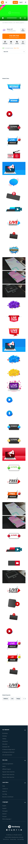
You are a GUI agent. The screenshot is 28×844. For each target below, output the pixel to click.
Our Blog (4, 793)
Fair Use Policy (20, 838)
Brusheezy (5, 732)
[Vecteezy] (2, 2)
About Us (4, 791)
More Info (6, 51)
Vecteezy (4, 735)
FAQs (3, 785)
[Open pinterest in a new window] (13, 829)
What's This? (16, 48)
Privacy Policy (12, 838)
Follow (23, 30)
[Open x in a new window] (18, 829)
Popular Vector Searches (8, 771)
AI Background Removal (8, 751)
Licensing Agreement (7, 763)
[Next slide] (22, 698)
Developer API (5, 746)
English (4, 805)
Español (4, 807)
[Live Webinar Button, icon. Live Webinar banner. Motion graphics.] (13, 154)
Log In (20, 2)
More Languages (6, 818)
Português (5, 810)
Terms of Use (5, 838)
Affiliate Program (6, 768)
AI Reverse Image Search (8, 749)
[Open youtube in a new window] (20, 829)
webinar (6, 698)
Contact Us (5, 788)
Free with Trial (14, 36)
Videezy (4, 738)
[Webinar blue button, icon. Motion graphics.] (13, 86)
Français (4, 816)
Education (4, 743)
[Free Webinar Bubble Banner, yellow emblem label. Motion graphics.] (13, 371)
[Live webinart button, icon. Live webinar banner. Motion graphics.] (13, 167)
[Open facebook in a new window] (6, 829)
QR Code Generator (7, 754)
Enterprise (5, 740)
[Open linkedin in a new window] (11, 829)
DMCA (3, 766)
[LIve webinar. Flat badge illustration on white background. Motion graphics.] (13, 195)
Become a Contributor (7, 796)
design (18, 698)
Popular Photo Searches (8, 774)
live (12, 698)
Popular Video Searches (8, 776)
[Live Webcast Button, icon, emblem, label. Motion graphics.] (13, 385)
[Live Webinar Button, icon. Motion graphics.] (13, 113)
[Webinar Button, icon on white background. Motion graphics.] (13, 99)
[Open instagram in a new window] (8, 829)
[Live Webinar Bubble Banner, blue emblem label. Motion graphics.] (13, 358)
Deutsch (4, 813)
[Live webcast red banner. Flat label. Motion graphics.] (13, 562)
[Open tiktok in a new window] (15, 829)
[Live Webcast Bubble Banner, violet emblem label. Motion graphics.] (13, 303)
